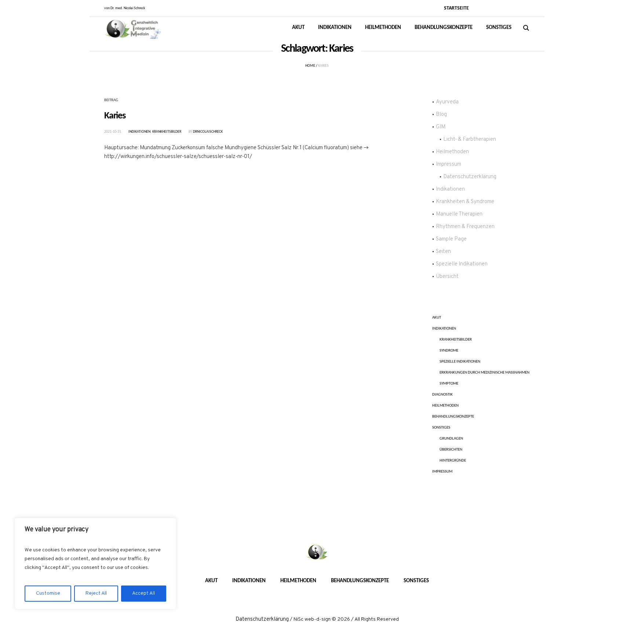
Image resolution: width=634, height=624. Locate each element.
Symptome (449, 384)
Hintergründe (453, 461)
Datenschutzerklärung (469, 176)
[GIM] (317, 553)
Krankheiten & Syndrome (465, 201)
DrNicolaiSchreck (208, 132)
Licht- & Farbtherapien (469, 139)
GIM (440, 127)
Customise (48, 593)
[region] (95, 563)
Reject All (96, 593)
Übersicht (447, 276)
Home (310, 66)
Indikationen (139, 132)
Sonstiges (441, 428)
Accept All (143, 593)
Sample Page (451, 239)
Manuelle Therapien (459, 214)
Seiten (443, 251)
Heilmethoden (452, 151)
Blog (441, 114)
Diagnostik (442, 395)
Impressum (448, 164)
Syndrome (449, 351)
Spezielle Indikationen (462, 264)
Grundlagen (451, 439)
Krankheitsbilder (166, 132)
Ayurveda (447, 102)
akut (436, 318)
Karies (114, 116)
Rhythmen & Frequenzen (465, 226)
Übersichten (451, 450)
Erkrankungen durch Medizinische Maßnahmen (484, 373)
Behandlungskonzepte (453, 417)
